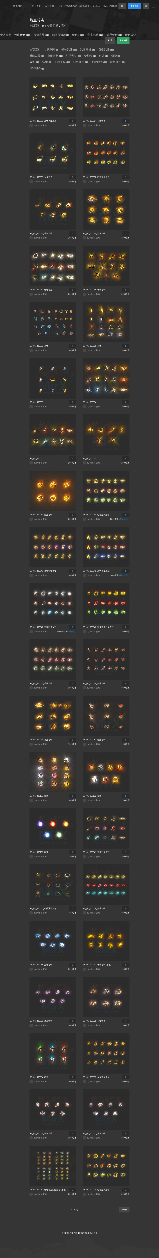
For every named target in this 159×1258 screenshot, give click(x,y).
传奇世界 (41, 34)
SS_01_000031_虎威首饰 (94, 1133)
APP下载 (49, 6)
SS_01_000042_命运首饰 (94, 740)
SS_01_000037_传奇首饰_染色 (97, 965)
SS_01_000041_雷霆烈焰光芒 (96, 852)
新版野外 (117, 62)
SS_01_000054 (89, 402)
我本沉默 (94, 34)
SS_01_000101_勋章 (39, 852)
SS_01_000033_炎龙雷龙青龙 (96, 1077)
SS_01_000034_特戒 (39, 1077)
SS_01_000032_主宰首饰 (41, 1133)
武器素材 (87, 49)
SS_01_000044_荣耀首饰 (94, 683)
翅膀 (115, 55)
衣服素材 (54, 55)
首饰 (34, 62)
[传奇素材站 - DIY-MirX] (6, 6)
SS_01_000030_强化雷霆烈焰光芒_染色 (48, 1190)
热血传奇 (37, 20)
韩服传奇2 (60, 34)
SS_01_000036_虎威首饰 (41, 1021)
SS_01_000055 (36, 402)
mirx (38, 125)
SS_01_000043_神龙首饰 (41, 740)
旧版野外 (80, 62)
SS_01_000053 (36, 458)
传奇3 (77, 34)
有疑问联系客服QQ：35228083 (73, 6)
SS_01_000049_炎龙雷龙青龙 (43, 571)
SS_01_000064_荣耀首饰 (94, 121)
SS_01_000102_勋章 (92, 796)
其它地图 (36, 68)
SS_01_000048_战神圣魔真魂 (96, 571)
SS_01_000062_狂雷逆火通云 (96, 177)
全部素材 (35, 49)
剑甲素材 (73, 55)
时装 (103, 55)
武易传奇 (114, 34)
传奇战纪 (130, 34)
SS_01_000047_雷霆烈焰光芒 (43, 627)
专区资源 (5, 34)
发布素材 (123, 40)
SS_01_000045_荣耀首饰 (41, 683)
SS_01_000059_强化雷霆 (41, 290)
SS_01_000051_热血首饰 (41, 515)
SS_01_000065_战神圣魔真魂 (43, 121)
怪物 (46, 62)
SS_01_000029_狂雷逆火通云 (96, 1190)
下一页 (124, 1209)
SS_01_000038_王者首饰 (41, 965)
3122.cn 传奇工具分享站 (105, 6)
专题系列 (50, 49)
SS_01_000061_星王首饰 (41, 233)
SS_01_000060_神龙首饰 (94, 233)
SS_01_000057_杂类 (39, 346)
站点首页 (36, 6)
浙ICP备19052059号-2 (86, 1233)
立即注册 (134, 6)
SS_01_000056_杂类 (92, 346)
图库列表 (18, 6)
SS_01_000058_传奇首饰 (94, 290)
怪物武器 (68, 49)
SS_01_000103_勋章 (39, 796)
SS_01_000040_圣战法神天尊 (43, 908)
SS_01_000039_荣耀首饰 (94, 908)
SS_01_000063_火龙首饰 (41, 177)
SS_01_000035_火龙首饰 (94, 1021)
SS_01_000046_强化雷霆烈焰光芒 (98, 627)
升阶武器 (36, 55)
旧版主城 (62, 62)
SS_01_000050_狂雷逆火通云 (96, 515)
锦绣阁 (89, 55)
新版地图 (98, 62)
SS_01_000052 (89, 458)
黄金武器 (105, 49)
